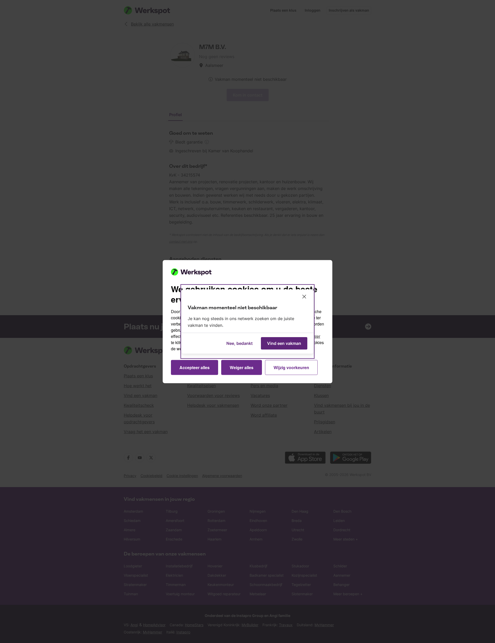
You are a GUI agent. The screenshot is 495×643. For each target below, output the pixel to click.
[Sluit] (304, 296)
